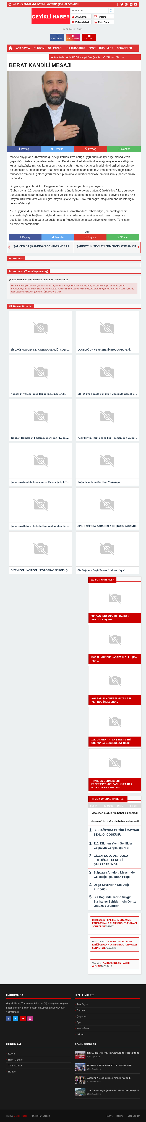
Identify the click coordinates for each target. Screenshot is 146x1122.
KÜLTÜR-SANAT (75, 48)
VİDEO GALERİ (18, 55)
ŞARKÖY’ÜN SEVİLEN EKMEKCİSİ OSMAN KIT (106, 246)
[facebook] (118, 4)
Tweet (87, 231)
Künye (11, 1053)
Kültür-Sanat (83, 1028)
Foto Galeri (103, 22)
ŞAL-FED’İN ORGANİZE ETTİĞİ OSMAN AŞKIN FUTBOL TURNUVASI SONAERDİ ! (114, 923)
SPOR (92, 48)
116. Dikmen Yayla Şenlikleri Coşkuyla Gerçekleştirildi (113, 1090)
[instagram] (131, 4)
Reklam (12, 1071)
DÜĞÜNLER (106, 48)
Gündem (81, 1010)
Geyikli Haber (20, 1116)
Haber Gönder (15, 1059)
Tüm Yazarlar (15, 1065)
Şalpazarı (82, 1016)
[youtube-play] (135, 4)
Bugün (93, 805)
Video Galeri (81, 22)
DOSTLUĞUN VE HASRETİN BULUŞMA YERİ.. (110, 1065)
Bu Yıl (133, 805)
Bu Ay (120, 805)
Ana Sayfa (80, 17)
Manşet (83, 57)
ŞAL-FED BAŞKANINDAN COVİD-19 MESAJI (41, 246)
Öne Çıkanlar (94, 57)
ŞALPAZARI (55, 48)
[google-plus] (126, 4)
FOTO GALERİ (39, 55)
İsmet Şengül (98, 920)
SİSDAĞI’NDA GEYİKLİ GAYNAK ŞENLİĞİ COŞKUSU (113, 1053)
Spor (79, 1022)
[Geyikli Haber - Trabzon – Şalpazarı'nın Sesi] (51, 15)
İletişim (101, 17)
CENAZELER (124, 48)
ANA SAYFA (23, 48)
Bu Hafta (108, 805)
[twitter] (121, 4)
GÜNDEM (39, 48)
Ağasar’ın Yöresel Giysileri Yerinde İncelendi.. (109, 1078)
